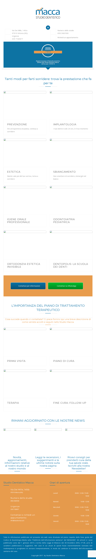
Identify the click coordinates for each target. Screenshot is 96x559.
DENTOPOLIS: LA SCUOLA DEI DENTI (70, 265)
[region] (48, 56)
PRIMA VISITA (16, 360)
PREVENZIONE (17, 124)
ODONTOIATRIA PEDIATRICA (64, 221)
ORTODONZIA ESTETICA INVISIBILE (23, 265)
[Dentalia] (48, 13)
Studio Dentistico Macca (55, 556)
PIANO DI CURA (63, 360)
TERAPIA (13, 402)
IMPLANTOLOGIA (64, 124)
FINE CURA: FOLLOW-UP (69, 402)
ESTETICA (13, 171)
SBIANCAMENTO (64, 171)
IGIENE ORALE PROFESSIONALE (18, 221)
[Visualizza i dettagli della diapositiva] (48, 56)
